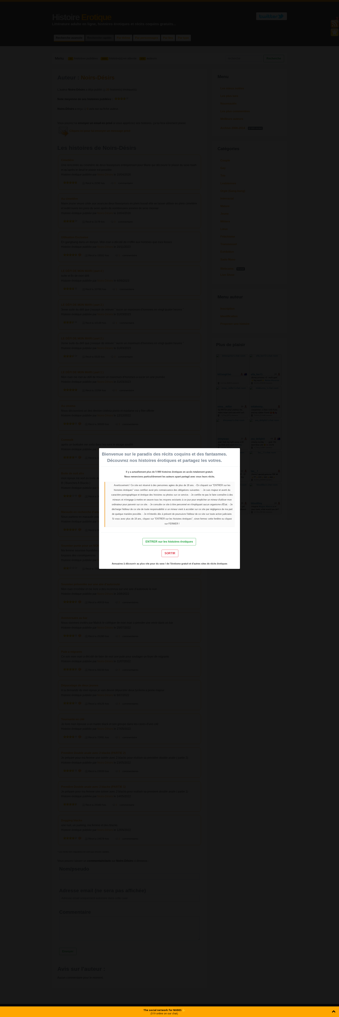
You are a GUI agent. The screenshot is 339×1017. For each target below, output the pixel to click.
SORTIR (170, 553)
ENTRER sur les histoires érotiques (169, 541)
